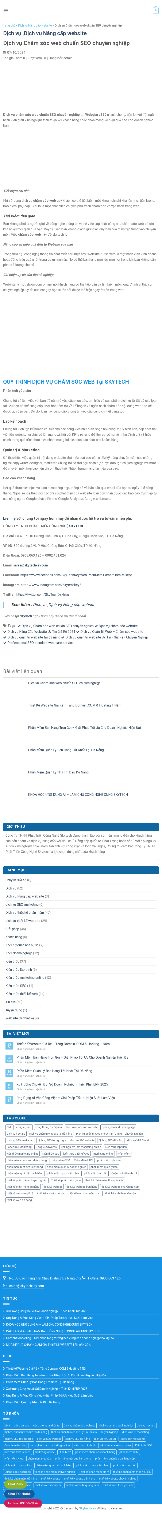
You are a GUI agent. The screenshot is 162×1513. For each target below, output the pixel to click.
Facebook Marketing (19, 1146)
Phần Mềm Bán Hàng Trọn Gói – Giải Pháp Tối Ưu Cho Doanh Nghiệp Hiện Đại (84, 728)
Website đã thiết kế (19, 1018)
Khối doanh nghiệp (18, 953)
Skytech (25, 616)
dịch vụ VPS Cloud (138, 1140)
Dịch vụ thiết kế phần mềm (24, 913)
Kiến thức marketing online (24, 978)
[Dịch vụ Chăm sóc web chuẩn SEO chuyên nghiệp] (15, 687)
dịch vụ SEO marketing (22, 905)
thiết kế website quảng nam (84, 1193)
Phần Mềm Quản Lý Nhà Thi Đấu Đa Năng (58, 772)
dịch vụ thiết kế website (22, 921)
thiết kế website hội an (50, 1193)
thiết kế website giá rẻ (20, 1193)
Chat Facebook (19, 1494)
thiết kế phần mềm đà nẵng (23, 1186)
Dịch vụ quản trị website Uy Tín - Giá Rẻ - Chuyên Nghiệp (106, 637)
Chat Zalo (15, 1484)
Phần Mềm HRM (83, 1160)
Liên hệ (9, 518)
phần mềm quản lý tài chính (63, 1173)
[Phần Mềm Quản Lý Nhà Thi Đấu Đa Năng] (15, 777)
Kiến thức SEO (15, 986)
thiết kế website (52, 1186)
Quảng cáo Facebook (124, 1173)
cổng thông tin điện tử (48, 1127)
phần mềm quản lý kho (104, 1166)
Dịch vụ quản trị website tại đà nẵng (33, 637)
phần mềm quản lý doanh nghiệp (66, 1166)
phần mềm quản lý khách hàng (25, 1173)
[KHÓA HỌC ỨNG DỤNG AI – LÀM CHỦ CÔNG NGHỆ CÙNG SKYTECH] (15, 799)
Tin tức (10, 1002)
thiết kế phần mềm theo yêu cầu (104, 1180)
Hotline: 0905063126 (23, 1503)
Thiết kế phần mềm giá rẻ (66, 1180)
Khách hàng (13, 937)
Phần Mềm (123, 1153)
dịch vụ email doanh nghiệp (118, 1127)
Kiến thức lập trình (18, 970)
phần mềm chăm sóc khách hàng (27, 1160)
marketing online (103, 1153)
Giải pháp (12, 929)
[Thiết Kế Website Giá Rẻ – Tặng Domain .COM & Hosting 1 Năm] (15, 710)
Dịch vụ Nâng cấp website (35, 25)
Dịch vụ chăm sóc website (118, 626)
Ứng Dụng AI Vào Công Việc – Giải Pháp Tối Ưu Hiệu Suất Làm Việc (65, 1098)
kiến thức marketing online (22, 1153)
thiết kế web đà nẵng (19, 1200)
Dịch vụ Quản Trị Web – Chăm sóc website (111, 632)
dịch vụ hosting (16, 1133)
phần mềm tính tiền (95, 1173)
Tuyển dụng (13, 1010)
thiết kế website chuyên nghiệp (120, 1186)
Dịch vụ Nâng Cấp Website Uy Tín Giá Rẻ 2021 (41, 632)
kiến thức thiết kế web (76, 1153)
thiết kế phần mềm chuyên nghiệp (27, 1180)
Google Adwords (46, 1146)
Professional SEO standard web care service (40, 643)
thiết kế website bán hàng (81, 1186)
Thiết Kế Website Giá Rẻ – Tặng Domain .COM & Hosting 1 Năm (74, 705)
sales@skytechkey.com (30, 565)
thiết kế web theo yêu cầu (120, 1193)
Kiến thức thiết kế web (21, 994)
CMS (9, 1127)
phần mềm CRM (60, 1160)
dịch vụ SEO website (82, 1140)
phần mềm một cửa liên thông (25, 1166)
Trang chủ (8, 25)
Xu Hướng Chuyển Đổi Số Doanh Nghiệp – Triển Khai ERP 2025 (62, 1084)
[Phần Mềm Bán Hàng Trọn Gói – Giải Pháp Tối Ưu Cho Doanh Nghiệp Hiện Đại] (15, 732)
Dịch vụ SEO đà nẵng (111, 1140)
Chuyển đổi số (15, 880)
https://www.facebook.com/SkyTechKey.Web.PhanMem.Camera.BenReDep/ (76, 575)
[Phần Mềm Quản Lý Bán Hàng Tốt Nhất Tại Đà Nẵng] (15, 754)
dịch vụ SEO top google (52, 1140)
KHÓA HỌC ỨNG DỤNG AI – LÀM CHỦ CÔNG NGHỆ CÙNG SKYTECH (78, 795)
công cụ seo (23, 1127)
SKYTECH (76, 526)
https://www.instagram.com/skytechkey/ (51, 585)
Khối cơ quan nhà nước (21, 945)
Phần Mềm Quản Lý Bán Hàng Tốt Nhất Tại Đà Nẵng (66, 750)
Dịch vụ (12, 33)
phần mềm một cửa (109, 1160)
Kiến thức (12, 961)
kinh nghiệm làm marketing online (81, 1146)
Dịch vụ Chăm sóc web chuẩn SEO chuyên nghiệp (58, 626)
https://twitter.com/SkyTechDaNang (42, 595)
